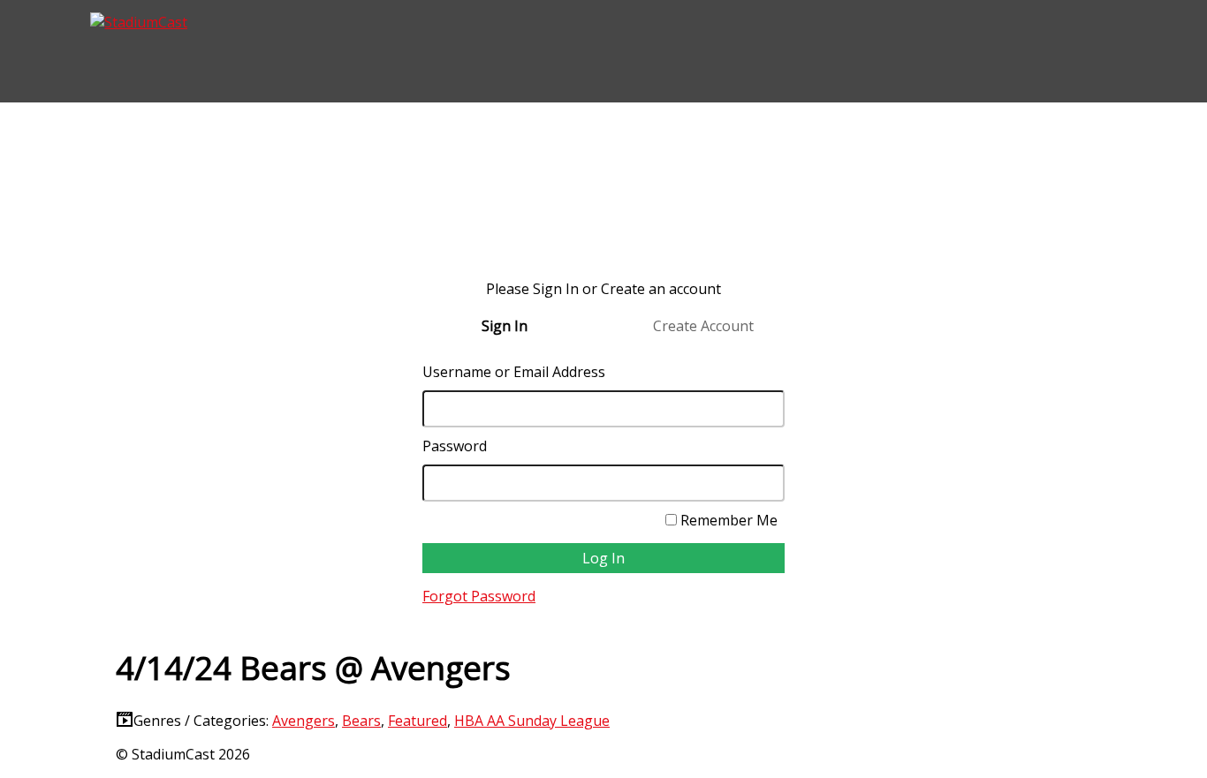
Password (454, 446)
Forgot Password (478, 596)
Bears (361, 720)
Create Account (703, 326)
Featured (417, 720)
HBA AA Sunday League (532, 720)
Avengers (303, 720)
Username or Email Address (513, 371)
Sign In (505, 326)
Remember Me (727, 520)
